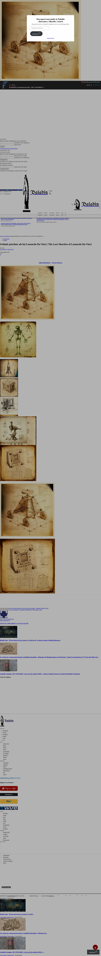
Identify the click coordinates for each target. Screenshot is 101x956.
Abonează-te (35, 34)
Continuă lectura (50, 38)
